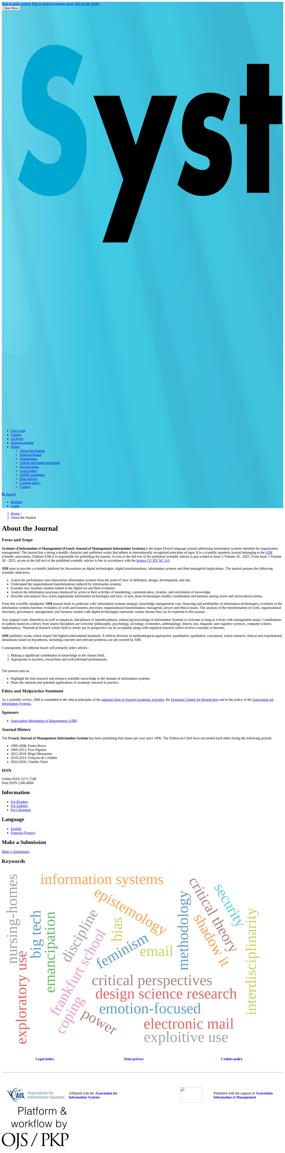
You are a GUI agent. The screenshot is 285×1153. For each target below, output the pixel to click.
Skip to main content (16, 4)
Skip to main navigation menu (53, 4)
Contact (25, 487)
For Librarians (21, 810)
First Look (18, 431)
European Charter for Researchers (194, 700)
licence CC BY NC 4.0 (152, 560)
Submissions (28, 459)
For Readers (19, 802)
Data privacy (29, 479)
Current (16, 435)
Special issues (29, 467)
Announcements (22, 443)
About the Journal (32, 451)
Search (10, 494)
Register (16, 502)
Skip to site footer (87, 4)
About (15, 447)
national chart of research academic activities (133, 700)
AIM (268, 552)
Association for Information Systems (93, 1095)
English (16, 829)
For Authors (19, 806)
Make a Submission (15, 852)
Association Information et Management (243, 1095)
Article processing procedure (40, 463)
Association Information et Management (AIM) (44, 721)
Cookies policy (30, 483)
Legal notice (28, 471)
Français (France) (23, 833)
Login (15, 506)
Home (15, 513)
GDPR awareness (32, 475)
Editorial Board (30, 455)
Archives (17, 439)
